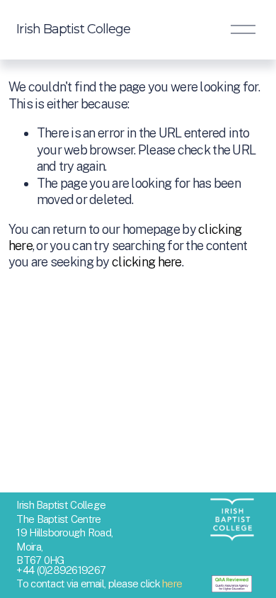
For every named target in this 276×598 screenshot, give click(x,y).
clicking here (147, 261)
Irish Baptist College (73, 29)
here (172, 583)
